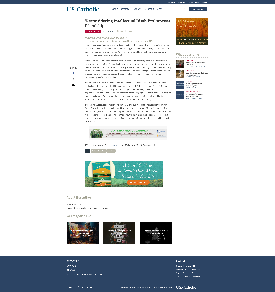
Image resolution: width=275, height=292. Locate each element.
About (115, 9)
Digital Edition (172, 2)
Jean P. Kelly (118, 236)
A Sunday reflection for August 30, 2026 (194, 95)
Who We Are (181, 269)
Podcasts (137, 9)
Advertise (196, 269)
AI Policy (195, 266)
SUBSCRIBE (73, 261)
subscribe (198, 9)
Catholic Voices (193, 81)
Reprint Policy (181, 273)
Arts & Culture (93, 32)
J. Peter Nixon (108, 31)
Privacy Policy (167, 287)
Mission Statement (183, 266)
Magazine (149, 9)
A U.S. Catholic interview (155, 236)
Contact (195, 273)
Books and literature (98, 151)
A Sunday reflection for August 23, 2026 (194, 85)
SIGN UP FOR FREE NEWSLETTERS (85, 274)
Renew (197, 2)
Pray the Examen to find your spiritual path (197, 74)
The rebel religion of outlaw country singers (156, 231)
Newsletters (182, 2)
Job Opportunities (183, 276)
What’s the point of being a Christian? (196, 63)
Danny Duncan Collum (82, 236)
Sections (125, 9)
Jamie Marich (191, 88)
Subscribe (205, 2)
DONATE (71, 265)
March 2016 (112, 145)
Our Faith (190, 71)
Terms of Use (157, 287)
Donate (191, 2)
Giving (160, 9)
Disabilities (111, 151)
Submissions (197, 276)
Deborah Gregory (193, 77)
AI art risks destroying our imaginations (82, 231)
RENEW (71, 270)
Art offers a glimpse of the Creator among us (119, 231)
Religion (189, 60)
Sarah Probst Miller (194, 98)
